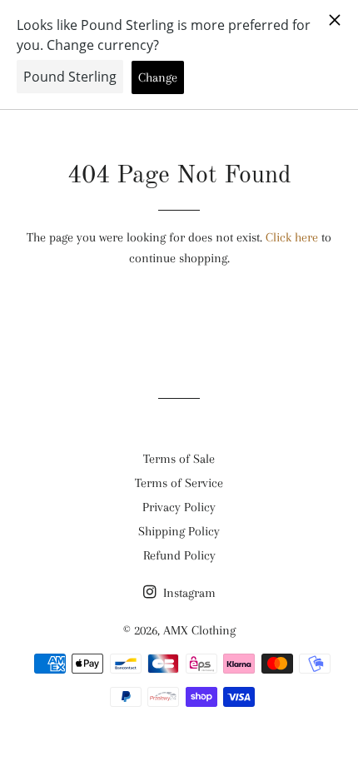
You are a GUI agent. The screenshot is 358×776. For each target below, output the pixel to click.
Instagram (188, 592)
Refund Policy (179, 555)
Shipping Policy (179, 531)
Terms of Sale (179, 458)
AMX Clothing (199, 630)
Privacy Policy (179, 507)
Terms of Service (179, 482)
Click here (292, 237)
